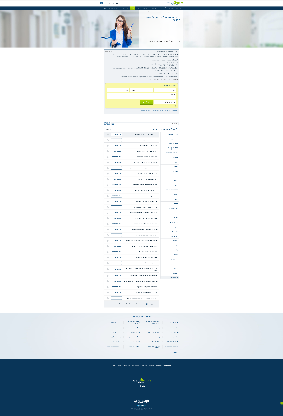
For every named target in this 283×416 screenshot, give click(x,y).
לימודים (180, 12)
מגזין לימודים (127, 365)
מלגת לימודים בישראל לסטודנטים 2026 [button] (146, 134)
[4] (174, 42)
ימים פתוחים (159, 365)
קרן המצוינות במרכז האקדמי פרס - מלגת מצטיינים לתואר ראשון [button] (141, 269)
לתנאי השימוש (165, 106)
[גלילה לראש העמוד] (281, 411)
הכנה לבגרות (145, 8)
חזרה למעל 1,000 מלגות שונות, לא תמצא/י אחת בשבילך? (163, 111)
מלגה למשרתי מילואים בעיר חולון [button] (148, 252)
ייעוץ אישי (104, 8)
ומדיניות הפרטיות (158, 106)
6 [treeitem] (129, 303)
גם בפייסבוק (107, 124)
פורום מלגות (107, 123)
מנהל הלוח (144, 111)
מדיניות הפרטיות (135, 365)
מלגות (132, 8)
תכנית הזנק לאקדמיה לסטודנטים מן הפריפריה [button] (144, 229)
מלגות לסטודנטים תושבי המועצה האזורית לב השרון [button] (143, 168)
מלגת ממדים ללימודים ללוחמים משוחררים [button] (145, 185)
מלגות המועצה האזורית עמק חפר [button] (148, 140)
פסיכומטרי (154, 8)
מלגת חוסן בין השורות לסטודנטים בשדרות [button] (145, 224)
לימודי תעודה (162, 8)
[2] (177, 42)
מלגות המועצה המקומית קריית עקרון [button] (147, 287)
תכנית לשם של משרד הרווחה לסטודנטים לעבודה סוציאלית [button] (140, 281)
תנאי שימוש (144, 365)
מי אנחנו (131, 3)
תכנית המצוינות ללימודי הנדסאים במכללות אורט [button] (143, 276)
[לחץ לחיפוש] (113, 124)
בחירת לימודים (124, 8)
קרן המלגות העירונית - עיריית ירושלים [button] (146, 292)
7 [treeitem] (126, 303)
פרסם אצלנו (124, 3)
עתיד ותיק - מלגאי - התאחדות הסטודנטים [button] (145, 207)
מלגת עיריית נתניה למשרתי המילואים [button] (146, 157)
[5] (173, 42)
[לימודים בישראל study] (175, 3)
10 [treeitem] (116, 303)
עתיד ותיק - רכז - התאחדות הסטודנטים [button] (146, 201)
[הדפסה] (108, 134)
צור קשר (120, 365)
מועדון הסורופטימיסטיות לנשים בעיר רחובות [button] (144, 246)
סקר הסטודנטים (113, 8)
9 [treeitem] (119, 303)
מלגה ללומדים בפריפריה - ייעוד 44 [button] (147, 173)
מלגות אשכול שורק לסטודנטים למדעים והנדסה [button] (144, 263)
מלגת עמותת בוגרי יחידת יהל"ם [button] (148, 146)
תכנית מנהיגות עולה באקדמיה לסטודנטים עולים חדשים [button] (141, 241)
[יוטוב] (143, 386)
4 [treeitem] (136, 303)
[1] (179, 42)
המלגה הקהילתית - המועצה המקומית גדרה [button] (145, 218)
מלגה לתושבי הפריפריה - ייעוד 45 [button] (147, 179)
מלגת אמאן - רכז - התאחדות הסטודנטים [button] (146, 190)
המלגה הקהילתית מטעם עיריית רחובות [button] (146, 257)
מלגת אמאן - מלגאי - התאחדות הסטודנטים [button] (145, 196)
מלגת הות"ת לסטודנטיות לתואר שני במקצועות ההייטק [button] (142, 298)
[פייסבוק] (140, 386)
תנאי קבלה (151, 365)
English (113, 365)
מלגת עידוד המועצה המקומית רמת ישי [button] (146, 235)
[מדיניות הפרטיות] (281, 403)
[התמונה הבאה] (130, 305)
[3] (176, 42)
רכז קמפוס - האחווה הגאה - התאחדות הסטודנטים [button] (143, 213)
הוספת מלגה (107, 122)
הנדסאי (137, 8)
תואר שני (170, 8)
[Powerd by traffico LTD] (141, 406)
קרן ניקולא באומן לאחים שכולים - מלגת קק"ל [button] (144, 162)
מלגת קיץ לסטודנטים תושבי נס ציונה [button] (147, 151)
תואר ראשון (179, 8)
